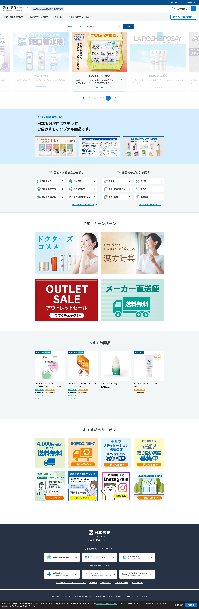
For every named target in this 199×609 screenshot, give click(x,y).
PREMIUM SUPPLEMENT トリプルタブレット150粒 (82, 385)
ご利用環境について (131, 596)
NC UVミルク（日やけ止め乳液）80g (147, 385)
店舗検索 (93, 582)
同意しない (179, 605)
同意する (191, 605)
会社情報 (143, 596)
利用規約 (119, 596)
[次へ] (115, 98)
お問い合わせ (137, 582)
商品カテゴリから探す (38, 17)
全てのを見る (83, 204)
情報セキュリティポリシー (62, 596)
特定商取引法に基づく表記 (104, 596)
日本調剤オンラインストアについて (71, 582)
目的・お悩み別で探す (13, 17)
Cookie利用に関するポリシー (106, 604)
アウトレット (60, 17)
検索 (128, 26)
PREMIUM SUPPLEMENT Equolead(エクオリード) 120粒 (48, 385)
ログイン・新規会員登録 (183, 17)
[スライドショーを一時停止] (108, 98)
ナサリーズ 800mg (109, 383)
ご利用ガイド (177, 2)
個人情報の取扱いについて (83, 596)
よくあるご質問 (191, 2)
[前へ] (83, 98)
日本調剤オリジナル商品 (79, 17)
